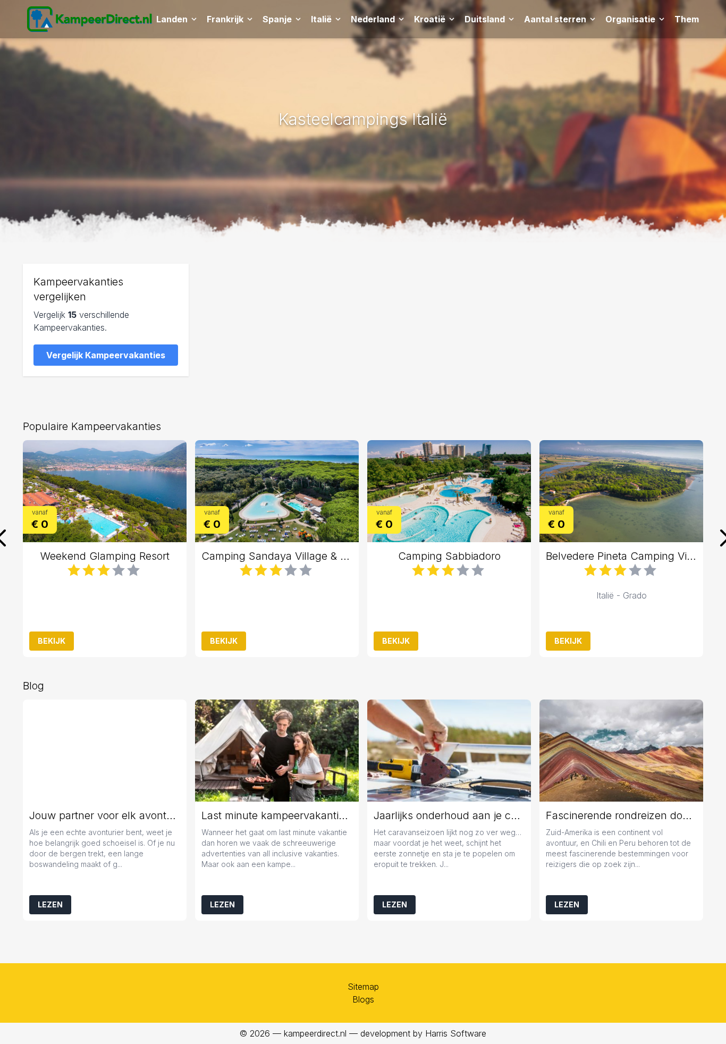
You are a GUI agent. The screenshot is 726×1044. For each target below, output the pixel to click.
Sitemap (363, 986)
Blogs (363, 999)
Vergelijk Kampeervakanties (105, 355)
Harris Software (455, 1033)
